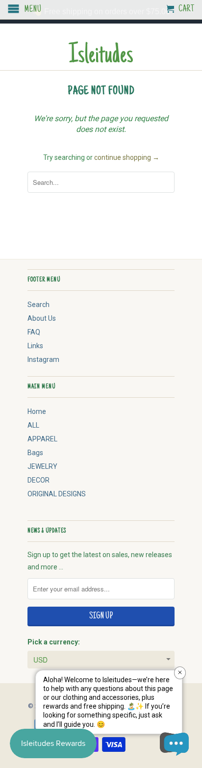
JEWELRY (42, 466)
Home (36, 411)
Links (35, 346)
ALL (33, 425)
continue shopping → (126, 157)
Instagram (43, 359)
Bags (35, 453)
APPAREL (42, 439)
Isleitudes (101, 57)
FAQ (33, 332)
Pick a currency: (53, 642)
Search (38, 304)
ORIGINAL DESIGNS (56, 494)
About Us (41, 318)
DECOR (38, 480)
